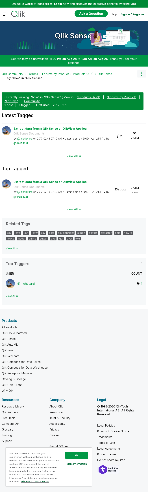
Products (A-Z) (83, 74)
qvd (53, 238)
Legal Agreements (109, 448)
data (51, 232)
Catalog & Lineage (14, 379)
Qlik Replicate (10, 356)
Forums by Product (55, 74)
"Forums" (11, 101)
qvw (69, 238)
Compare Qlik (10, 423)
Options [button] (141, 74)
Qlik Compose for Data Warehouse (25, 367)
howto (10, 238)
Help (113, 14)
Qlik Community (12, 74)
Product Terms (106, 454)
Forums (32, 74)
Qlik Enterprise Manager (17, 373)
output (43, 238)
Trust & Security (59, 418)
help (117, 232)
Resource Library (13, 406)
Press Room (57, 412)
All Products (9, 327)
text (77, 238)
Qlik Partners (10, 412)
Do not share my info (111, 460)
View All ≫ (74, 156)
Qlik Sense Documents (29, 133)
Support (7, 441)
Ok (76, 455)
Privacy (54, 429)
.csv (9, 232)
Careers (54, 435)
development (66, 232)
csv (43, 232)
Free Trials (8, 418)
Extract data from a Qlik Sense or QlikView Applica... (51, 128)
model (21, 238)
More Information (77, 463)
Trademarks (104, 437)
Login (58, 4)
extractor (106, 232)
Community (32, 101)
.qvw (35, 232)
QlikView (7, 350)
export (81, 232)
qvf (61, 238)
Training (7, 435)
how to (128, 232)
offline (32, 238)
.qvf (26, 232)
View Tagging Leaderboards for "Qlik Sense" (74, 262)
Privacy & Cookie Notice (113, 431)
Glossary (7, 429)
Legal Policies (106, 425)
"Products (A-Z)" (88, 97)
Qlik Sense (73, 36)
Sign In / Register (132, 14)
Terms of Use (106, 443)
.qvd (17, 232)
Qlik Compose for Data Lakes (21, 362)
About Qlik (56, 406)
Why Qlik (7, 390)
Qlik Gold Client (12, 385)
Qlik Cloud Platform (14, 333)
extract (93, 232)
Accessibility (57, 423)
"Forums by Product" (121, 97)
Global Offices (58, 446)
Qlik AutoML (10, 344)
